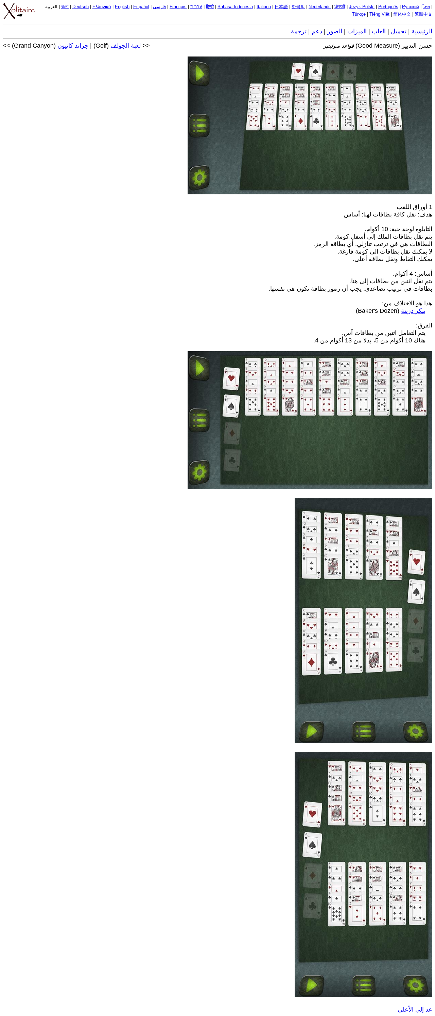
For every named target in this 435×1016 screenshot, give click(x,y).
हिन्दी (210, 6)
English (122, 6)
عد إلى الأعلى (415, 1009)
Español (141, 6)
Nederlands (320, 6)
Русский (410, 6)
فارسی (159, 6)
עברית (196, 6)
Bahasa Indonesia (235, 6)
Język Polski (362, 6)
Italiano (264, 6)
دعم (317, 31)
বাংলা (65, 6)
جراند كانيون (72, 45)
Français (178, 6)
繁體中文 (423, 14)
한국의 (298, 6)
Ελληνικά (101, 6)
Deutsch (80, 6)
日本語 (281, 6)
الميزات (357, 31)
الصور (334, 31)
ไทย (426, 6)
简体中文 (402, 14)
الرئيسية (422, 31)
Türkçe (359, 14)
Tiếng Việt (379, 14)
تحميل (398, 31)
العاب (379, 31)
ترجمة (299, 31)
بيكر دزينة (413, 310)
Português (388, 6)
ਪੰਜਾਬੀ (339, 6)
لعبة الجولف (125, 45)
